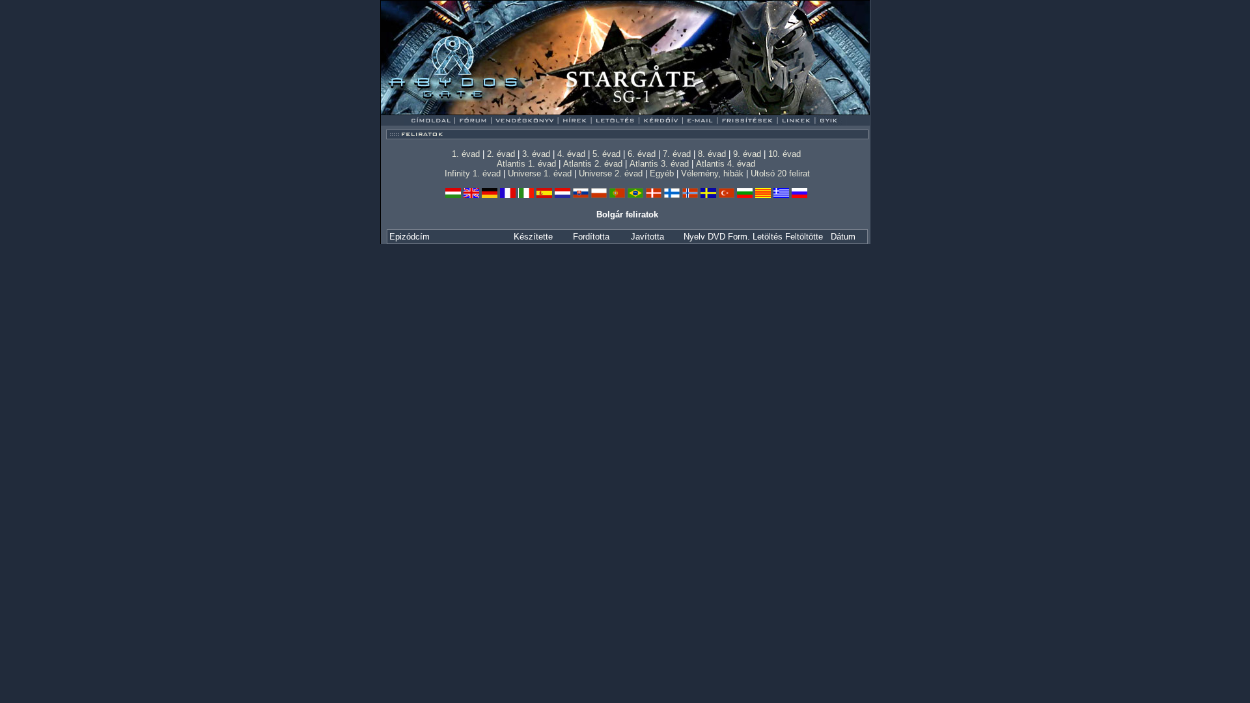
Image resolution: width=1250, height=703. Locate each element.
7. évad (677, 154)
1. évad (466, 154)
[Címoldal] (465, 112)
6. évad (642, 154)
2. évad (501, 154)
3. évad (536, 154)
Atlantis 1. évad (526, 164)
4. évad (571, 154)
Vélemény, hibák (712, 173)
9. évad (747, 154)
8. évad (712, 154)
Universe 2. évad (611, 173)
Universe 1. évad (540, 173)
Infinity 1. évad (473, 173)
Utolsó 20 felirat (780, 173)
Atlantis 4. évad (725, 164)
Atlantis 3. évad (659, 164)
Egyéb (662, 173)
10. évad (784, 154)
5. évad (606, 154)
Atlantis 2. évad (592, 164)
